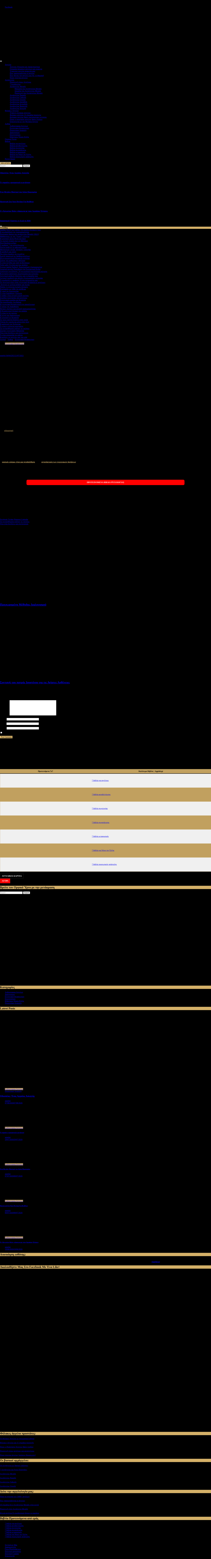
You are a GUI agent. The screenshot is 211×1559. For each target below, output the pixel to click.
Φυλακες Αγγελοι (12, 111)
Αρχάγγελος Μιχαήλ (18, 86)
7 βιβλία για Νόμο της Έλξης (103, 850)
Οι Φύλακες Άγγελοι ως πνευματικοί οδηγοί (17, 1439)
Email (3, 724)
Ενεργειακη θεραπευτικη (19, 128)
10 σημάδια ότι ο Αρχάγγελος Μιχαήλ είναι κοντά (19, 1505)
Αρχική (3, 339)
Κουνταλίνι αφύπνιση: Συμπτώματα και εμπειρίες (19, 274)
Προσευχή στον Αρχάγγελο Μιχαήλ (14, 1509)
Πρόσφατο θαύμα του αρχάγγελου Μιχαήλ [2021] (19, 234)
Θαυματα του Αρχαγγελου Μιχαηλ (28, 89)
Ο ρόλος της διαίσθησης (9, 307)
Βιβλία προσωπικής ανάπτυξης (22, 157)
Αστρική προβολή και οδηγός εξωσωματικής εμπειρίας (21, 278)
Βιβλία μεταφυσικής (18, 152)
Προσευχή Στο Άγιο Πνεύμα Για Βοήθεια (17, 202)
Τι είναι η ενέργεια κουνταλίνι (11, 326)
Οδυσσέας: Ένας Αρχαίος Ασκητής (14, 173)
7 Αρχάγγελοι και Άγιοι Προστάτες (13, 1470)
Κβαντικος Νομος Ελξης (19, 137)
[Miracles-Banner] (49, 517)
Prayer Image (10, 159)
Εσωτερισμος (15, 135)
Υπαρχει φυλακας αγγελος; (20, 113)
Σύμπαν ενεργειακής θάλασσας (12, 331)
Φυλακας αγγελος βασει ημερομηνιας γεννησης (28, 117)
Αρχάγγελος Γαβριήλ (18, 97)
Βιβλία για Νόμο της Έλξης (20, 154)
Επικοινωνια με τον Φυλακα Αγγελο (24, 122)
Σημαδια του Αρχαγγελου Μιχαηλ (28, 91)
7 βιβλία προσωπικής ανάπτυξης (104, 864)
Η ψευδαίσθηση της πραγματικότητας (14, 232)
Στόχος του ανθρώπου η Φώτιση (12, 261)
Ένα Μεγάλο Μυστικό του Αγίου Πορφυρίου (18, 192)
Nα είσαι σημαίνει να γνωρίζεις (12, 254)
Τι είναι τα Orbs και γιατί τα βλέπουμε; (15, 263)
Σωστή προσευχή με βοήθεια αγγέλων (15, 256)
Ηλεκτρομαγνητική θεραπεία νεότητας (15, 258)
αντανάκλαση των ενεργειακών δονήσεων (58, 462)
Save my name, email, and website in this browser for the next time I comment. (33, 733)
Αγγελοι (8, 65)
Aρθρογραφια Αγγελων (19, 126)
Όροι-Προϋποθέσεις (13, 1549)
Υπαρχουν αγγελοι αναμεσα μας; (22, 71)
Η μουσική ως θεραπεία (9, 318)
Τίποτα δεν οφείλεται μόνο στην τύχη (14, 322)
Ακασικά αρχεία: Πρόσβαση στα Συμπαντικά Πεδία (20, 269)
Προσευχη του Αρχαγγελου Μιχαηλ (29, 93)
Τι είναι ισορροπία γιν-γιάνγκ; (11, 335)
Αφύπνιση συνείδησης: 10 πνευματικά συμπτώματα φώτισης (23, 271)
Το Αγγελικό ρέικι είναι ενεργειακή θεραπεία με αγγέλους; (23, 282)
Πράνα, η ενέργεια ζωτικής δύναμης (14, 287)
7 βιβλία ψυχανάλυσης (100, 822)
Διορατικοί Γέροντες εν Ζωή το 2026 (15, 221)
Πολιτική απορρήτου (13, 1551)
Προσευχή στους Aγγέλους (20, 82)
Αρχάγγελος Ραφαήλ (18, 95)
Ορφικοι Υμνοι (10, 139)
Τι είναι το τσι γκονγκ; (8, 313)
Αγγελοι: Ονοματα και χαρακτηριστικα (25, 67)
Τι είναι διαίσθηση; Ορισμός (11, 293)
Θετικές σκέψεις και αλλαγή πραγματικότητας (18, 309)
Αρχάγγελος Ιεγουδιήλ (18, 104)
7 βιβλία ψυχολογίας (100, 808)
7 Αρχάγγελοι (15, 84)
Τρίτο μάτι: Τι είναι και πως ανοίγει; (14, 265)
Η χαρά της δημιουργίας (9, 291)
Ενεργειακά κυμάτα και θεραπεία (13, 300)
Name (3, 719)
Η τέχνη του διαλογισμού (10, 315)
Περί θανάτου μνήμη (8, 243)
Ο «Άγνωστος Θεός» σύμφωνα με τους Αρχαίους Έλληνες (24, 211)
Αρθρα (7, 124)
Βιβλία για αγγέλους (18, 143)
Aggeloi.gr (155, 1262)
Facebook (8, 7)
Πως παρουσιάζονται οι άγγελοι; (12, 1501)
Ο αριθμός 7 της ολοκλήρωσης (12, 245)
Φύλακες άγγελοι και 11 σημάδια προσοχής (17, 1443)
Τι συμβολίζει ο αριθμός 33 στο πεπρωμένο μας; (19, 280)
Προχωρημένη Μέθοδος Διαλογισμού (23, 604)
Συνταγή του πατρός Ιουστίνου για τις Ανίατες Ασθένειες (35, 682)
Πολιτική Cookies (12, 1554)
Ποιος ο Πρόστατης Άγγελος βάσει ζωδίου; (17, 1447)
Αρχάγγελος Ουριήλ (18, 100)
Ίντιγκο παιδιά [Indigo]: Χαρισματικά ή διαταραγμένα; (21, 267)
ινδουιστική (8, 431)
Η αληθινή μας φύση (8, 252)
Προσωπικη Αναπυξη (18, 130)
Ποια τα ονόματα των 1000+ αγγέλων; (15, 1497)
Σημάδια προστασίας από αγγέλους (13, 298)
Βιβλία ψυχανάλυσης (18, 150)
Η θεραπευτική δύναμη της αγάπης (13, 311)
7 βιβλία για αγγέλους (100, 780)
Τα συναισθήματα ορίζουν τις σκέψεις (14, 328)
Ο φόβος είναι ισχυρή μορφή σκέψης (14, 296)
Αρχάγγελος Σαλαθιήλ (18, 102)
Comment (4, 715)
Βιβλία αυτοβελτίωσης (18, 146)
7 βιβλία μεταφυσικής (100, 836)
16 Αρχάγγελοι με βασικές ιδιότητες (14, 1465)
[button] (12, 876)
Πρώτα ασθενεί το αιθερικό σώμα (13, 247)
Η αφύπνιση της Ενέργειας (10, 324)
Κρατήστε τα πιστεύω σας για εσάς (13, 337)
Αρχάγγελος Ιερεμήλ (18, 108)
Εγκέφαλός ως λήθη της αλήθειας (13, 289)
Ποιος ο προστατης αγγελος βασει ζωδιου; (26, 119)
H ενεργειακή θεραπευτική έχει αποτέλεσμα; (17, 304)
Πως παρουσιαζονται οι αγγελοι (22, 73)
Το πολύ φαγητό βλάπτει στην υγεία (14, 320)
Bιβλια (7, 141)
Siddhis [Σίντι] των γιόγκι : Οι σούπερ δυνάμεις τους (20, 230)
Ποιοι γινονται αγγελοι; (19, 78)
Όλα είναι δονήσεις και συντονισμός (14, 333)
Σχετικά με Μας (11, 1545)
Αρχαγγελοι (9, 80)
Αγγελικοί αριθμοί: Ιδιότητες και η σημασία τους (19, 276)
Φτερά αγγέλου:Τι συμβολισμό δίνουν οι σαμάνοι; (19, 1513)
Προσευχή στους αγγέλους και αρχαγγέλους (17, 1451)
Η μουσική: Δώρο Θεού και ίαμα (13, 239)
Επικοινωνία (10, 1556)
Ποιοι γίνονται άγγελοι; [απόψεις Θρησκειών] (18, 1455)
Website (3, 728)
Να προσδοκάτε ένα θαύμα (10, 302)
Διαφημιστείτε (10, 1547)
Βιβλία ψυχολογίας (17, 148)
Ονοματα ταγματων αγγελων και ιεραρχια (26, 69)
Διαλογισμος (15, 133)
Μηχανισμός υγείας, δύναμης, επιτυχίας (15, 250)
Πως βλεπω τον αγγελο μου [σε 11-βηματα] (27, 76)
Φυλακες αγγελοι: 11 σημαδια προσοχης (25, 115)
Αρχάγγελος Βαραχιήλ (18, 106)
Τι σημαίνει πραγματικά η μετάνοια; (15, 182)
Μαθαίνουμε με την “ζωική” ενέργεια (14, 236)
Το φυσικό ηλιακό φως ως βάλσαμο (14, 241)
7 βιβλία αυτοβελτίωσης (101, 794)
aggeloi (3, 356)
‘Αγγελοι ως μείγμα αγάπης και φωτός (15, 285)
